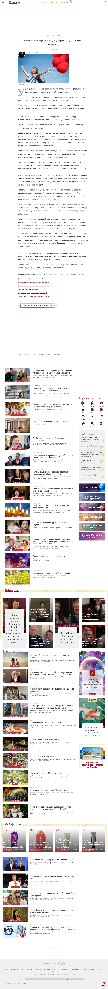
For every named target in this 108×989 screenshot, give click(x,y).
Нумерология (67, 2)
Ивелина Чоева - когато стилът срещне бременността (90, 469)
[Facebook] (59, 963)
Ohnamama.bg (14, 969)
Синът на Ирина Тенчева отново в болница (91, 447)
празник (28, 354)
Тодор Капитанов (31, 52)
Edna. (14, 2)
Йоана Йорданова (94, 651)
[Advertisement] (42, 329)
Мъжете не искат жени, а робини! (28, 289)
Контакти (73, 975)
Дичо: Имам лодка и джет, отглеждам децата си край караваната (89, 439)
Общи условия (22, 983)
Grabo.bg (83, 969)
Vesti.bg (22, 969)
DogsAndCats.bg (64, 969)
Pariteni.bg (91, 969)
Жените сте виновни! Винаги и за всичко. (30, 300)
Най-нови (41, 2)
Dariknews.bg (37, 969)
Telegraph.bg (75, 969)
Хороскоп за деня (89, 398)
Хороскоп (54, 2)
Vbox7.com (47, 969)
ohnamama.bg (46, 385)
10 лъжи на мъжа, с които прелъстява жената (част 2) (34, 282)
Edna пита (13, 590)
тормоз (42, 354)
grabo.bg (35, 419)
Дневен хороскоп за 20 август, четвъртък (90, 461)
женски (20, 354)
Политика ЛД (42, 975)
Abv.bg (6, 969)
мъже (48, 354)
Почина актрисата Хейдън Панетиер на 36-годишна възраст (91, 476)
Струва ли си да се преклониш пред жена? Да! (32, 293)
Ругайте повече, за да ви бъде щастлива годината (33, 296)
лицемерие (57, 354)
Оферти (15, 824)
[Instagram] (63, 963)
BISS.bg (54, 971)
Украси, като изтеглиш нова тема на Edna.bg (92, 764)
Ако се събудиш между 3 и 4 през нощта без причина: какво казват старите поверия (91, 454)
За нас (34, 975)
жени (35, 354)
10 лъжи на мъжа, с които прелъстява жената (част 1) (34, 286)
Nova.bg (29, 969)
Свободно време (54, 35)
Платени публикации (62, 975)
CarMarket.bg (100, 969)
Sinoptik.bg (55, 969)
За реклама (51, 975)
